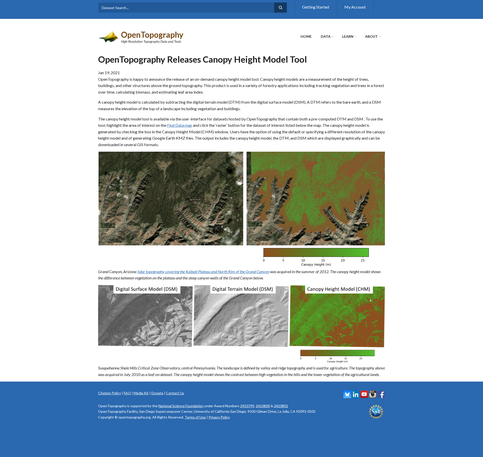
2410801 (281, 406)
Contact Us (175, 393)
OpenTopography (152, 34)
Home (306, 36)
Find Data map (179, 125)
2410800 (263, 406)
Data (326, 36)
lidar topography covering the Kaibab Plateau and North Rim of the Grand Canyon (203, 271)
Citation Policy (109, 393)
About (371, 36)
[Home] (109, 36)
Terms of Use (195, 417)
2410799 (247, 406)
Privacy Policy (219, 417)
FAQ (127, 393)
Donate (157, 393)
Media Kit (141, 393)
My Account (355, 7)
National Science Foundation (180, 406)
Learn (347, 36)
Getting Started (315, 7)
